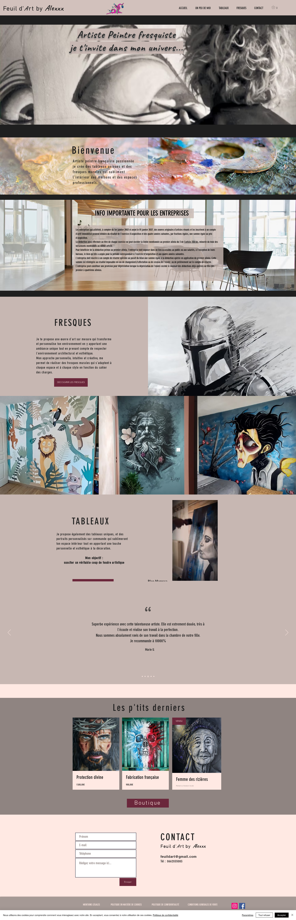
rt (31, 9)
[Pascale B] (150, 676)
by (39, 9)
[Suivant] (286, 632)
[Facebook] (242, 906)
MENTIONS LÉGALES (91, 904)
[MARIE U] (147, 676)
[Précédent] (9, 632)
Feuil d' (13, 9)
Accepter (281, 915)
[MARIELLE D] (145, 676)
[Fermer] (292, 915)
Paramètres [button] (247, 915)
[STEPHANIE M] (142, 676)
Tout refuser (264, 915)
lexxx (56, 8)
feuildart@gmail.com (178, 857)
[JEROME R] (153, 676)
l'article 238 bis (191, 242)
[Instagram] (235, 906)
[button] (275, 7)
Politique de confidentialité (165, 915)
